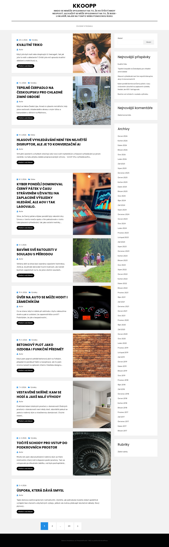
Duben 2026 (122, 145)
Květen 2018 (122, 403)
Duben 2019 (122, 366)
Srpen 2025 (122, 168)
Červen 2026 (122, 136)
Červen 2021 (122, 311)
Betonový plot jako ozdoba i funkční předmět (40, 347)
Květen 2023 (122, 256)
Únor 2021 (121, 316)
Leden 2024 (122, 228)
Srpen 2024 (122, 210)
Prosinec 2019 (123, 348)
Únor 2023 (122, 265)
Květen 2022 (122, 279)
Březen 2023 (122, 260)
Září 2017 (121, 417)
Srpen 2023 (122, 247)
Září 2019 (121, 357)
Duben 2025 (122, 187)
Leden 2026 (122, 159)
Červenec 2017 (123, 422)
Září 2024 (121, 205)
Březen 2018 (122, 408)
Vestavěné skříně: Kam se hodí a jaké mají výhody (39, 394)
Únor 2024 (122, 224)
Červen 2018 (122, 398)
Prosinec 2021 (123, 293)
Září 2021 (121, 302)
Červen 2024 (122, 219)
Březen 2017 (122, 431)
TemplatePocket (82, 540)
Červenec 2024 (123, 214)
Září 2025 (121, 164)
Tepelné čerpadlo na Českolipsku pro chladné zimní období (40, 92)
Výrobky (35, 40)
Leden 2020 (122, 343)
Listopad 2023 (123, 237)
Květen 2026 (122, 141)
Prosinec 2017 (123, 412)
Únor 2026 (122, 155)
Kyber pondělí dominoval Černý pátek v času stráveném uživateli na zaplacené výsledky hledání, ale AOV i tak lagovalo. (40, 195)
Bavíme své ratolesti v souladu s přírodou (37, 252)
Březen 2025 (122, 191)
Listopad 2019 (123, 353)
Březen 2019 (122, 371)
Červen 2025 (122, 178)
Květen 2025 (122, 182)
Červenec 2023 (123, 251)
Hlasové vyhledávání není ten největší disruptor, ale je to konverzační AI (52, 142)
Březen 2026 (122, 150)
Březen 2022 (122, 288)
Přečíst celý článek (25, 66)
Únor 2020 (122, 339)
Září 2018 (121, 389)
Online (33, 135)
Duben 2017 (122, 426)
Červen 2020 (122, 334)
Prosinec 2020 (123, 320)
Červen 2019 (122, 362)
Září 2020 (121, 330)
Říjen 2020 (122, 325)
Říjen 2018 (121, 385)
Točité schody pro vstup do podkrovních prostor (42, 445)
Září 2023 (121, 242)
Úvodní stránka (84, 26)
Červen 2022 (122, 274)
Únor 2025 (122, 196)
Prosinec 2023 (123, 233)
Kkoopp (84, 6)
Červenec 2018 (123, 394)
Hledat (120, 38)
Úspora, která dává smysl (40, 490)
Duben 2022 (122, 283)
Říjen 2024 (122, 201)
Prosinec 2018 (123, 380)
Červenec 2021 (123, 307)
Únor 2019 (121, 376)
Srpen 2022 (122, 270)
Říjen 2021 (121, 297)
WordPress (104, 540)
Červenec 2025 (123, 173)
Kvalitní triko (29, 45)
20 (71, 526)
